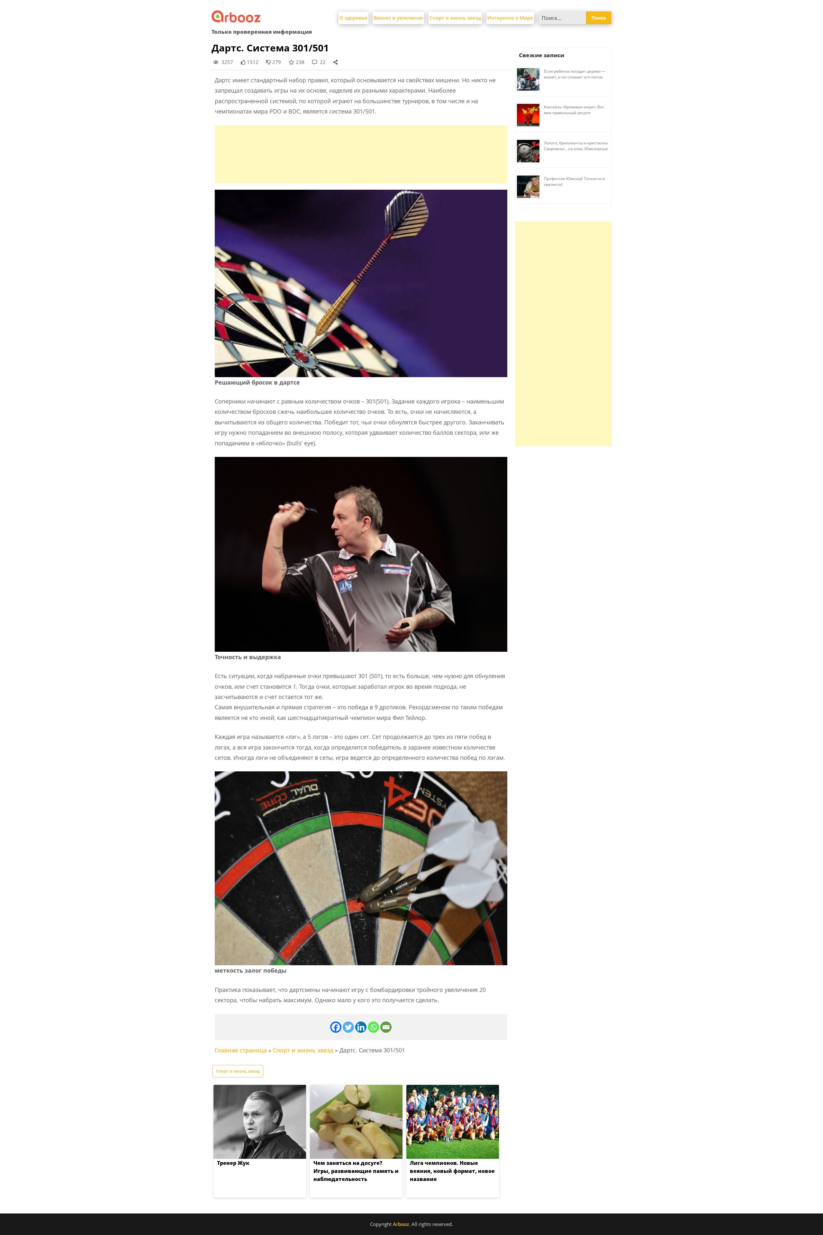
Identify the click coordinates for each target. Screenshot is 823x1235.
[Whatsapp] (373, 1027)
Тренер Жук (233, 1163)
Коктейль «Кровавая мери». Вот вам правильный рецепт (574, 109)
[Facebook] (335, 1027)
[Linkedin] (360, 1027)
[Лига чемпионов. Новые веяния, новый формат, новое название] (452, 1122)
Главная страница (241, 1050)
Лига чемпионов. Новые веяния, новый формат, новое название (452, 1171)
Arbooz (401, 1224)
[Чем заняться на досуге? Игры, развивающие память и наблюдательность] (356, 1122)
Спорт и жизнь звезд (455, 17)
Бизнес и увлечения (398, 17)
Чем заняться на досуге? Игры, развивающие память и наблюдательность (356, 1171)
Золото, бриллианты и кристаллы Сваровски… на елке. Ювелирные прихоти (576, 148)
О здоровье (353, 17)
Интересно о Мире (510, 17)
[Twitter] (348, 1027)
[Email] (386, 1027)
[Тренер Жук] (259, 1122)
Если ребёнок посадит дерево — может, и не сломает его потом (574, 74)
